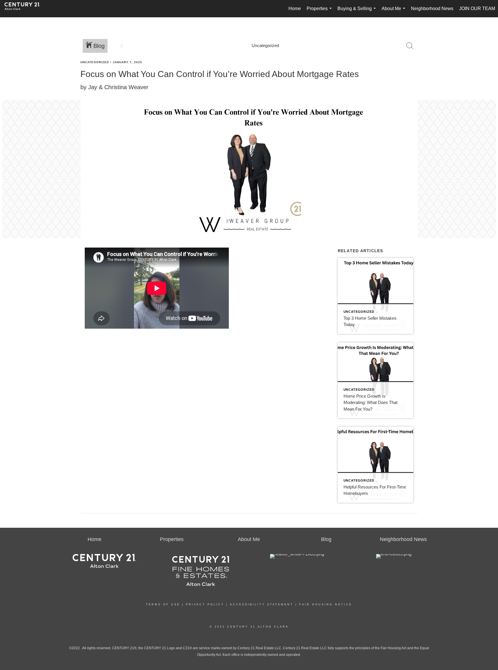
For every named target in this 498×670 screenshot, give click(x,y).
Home (294, 8)
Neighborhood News (432, 8)
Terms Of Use (163, 604)
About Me (395, 11)
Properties (320, 11)
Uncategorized (94, 62)
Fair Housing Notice (325, 604)
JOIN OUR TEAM (477, 8)
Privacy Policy (205, 604)
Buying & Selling (357, 11)
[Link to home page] (25, 8)
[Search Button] (410, 46)
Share (489, 73)
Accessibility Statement (261, 604)
